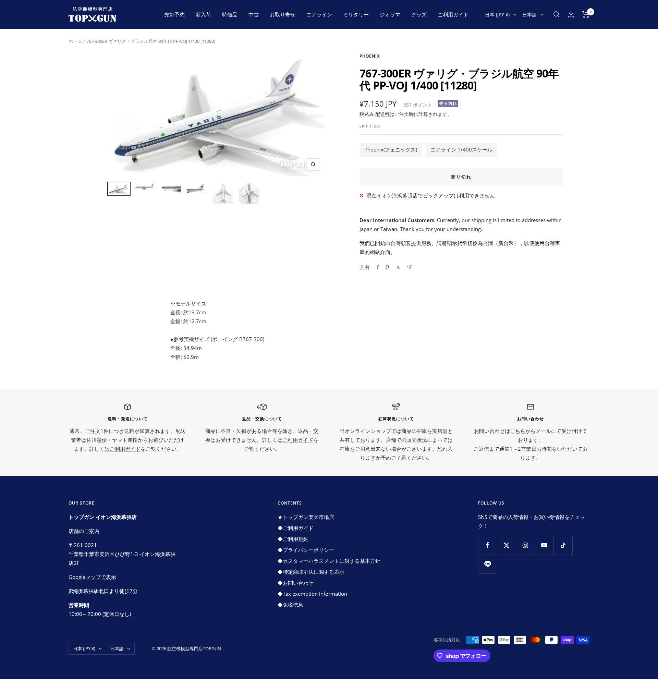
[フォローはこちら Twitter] (506, 545)
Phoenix (370, 56)
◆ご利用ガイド (296, 527)
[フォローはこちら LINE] (487, 564)
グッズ (419, 14)
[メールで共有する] (409, 267)
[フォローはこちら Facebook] (487, 545)
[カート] (585, 14)
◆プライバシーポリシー (306, 549)
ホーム (75, 41)
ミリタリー (356, 14)
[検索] (556, 14)
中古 (253, 14)
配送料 (382, 114)
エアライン (319, 14)
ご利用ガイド (453, 14)
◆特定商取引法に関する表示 (311, 571)
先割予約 (174, 14)
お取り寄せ (282, 14)
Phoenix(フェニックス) (390, 149)
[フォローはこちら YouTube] (544, 545)
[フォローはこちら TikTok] (562, 545)
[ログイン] (571, 14)
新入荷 (203, 14)
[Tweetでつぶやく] (398, 267)
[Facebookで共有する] (378, 267)
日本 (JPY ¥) (497, 14)
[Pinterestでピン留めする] (387, 267)
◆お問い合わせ (296, 582)
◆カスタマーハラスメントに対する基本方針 (329, 560)
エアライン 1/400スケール (461, 149)
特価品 (229, 14)
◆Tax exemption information (312, 593)
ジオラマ (390, 14)
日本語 (529, 14)
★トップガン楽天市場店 (306, 516)
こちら (517, 430)
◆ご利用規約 (293, 538)
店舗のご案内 (84, 531)
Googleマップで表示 (92, 576)
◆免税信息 (290, 604)
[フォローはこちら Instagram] (525, 545)
